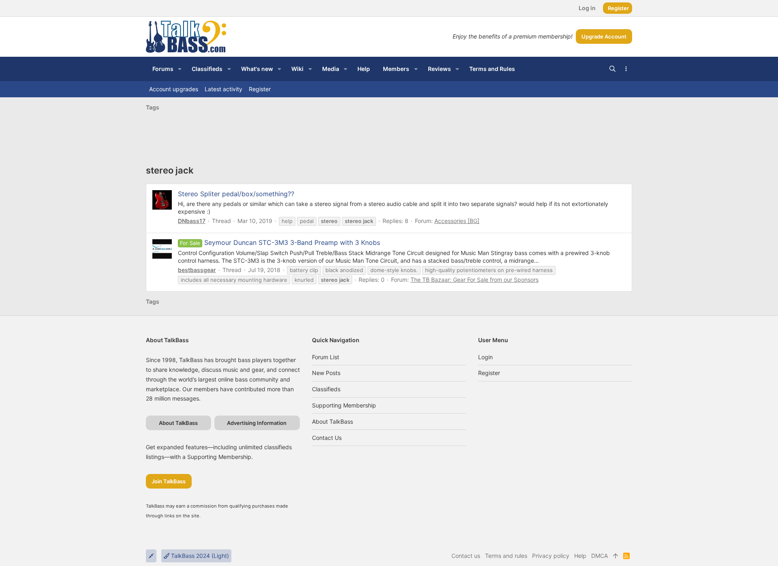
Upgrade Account (603, 36)
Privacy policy (550, 555)
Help (580, 555)
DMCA (599, 555)
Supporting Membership (344, 405)
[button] (179, 69)
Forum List (325, 357)
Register (489, 372)
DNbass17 (191, 220)
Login (485, 357)
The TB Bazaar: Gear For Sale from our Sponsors (474, 279)
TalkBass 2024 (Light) (199, 555)
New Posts (326, 372)
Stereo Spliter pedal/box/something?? (236, 194)
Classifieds (326, 389)
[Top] (615, 555)
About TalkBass (332, 421)
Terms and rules (506, 555)
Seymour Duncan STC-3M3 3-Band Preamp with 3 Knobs (280, 242)
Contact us (327, 437)
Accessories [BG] (456, 220)
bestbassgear (197, 269)
